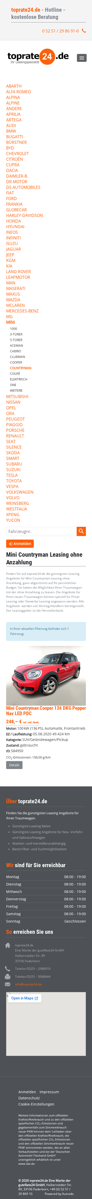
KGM (10, 260)
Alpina (13, 97)
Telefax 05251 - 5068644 (32, 976)
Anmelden (27, 1091)
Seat (11, 441)
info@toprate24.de (28, 984)
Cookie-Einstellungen (36, 1104)
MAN (10, 283)
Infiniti (13, 238)
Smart (12, 458)
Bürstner (16, 142)
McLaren (15, 305)
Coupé (15, 373)
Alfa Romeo (18, 92)
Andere (14, 109)
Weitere (16, 390)
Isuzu (12, 243)
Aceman (16, 345)
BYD (10, 148)
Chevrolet (17, 154)
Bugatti (14, 137)
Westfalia (16, 509)
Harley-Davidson (24, 215)
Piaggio (14, 425)
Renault (15, 436)
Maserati (15, 288)
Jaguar (13, 249)
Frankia (14, 204)
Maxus (13, 294)
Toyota (14, 481)
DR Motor (16, 182)
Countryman (20, 368)
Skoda (13, 453)
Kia (9, 266)
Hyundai (15, 227)
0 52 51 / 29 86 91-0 (60, 31)
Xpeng (12, 515)
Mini (10, 322)
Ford (11, 198)
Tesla (12, 475)
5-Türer (16, 340)
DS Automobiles (23, 187)
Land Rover (18, 272)
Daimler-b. (17, 176)
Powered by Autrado (59, 1194)
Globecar (16, 210)
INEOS (12, 232)
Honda (13, 221)
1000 (13, 329)
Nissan (13, 402)
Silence (14, 447)
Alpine (13, 103)
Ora (10, 413)
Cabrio (15, 351)
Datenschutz (29, 1098)
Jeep (10, 255)
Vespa (12, 486)
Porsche (15, 430)
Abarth (14, 86)
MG (9, 317)
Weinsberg (17, 503)
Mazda (13, 300)
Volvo (12, 498)
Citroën (14, 159)
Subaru (14, 464)
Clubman (17, 357)
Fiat (10, 193)
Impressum (49, 1091)
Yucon (13, 520)
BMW (11, 131)
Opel (11, 408)
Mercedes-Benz (22, 311)
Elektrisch (18, 379)
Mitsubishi (17, 396)
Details (14, 765)
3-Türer (16, 334)
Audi (11, 125)
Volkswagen (19, 492)
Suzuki (13, 470)
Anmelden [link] (22, 543)
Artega (13, 120)
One (13, 385)
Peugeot (15, 419)
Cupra (12, 165)
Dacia (12, 170)
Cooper (16, 362)
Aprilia (13, 114)
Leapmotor (18, 277)
